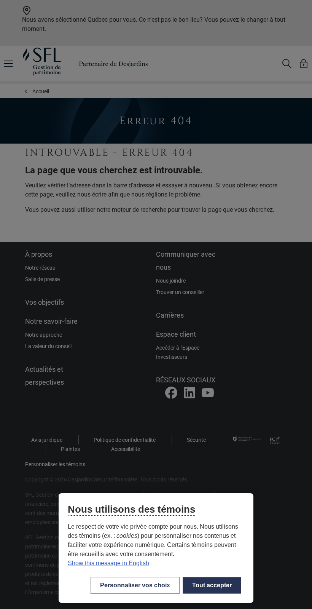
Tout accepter (212, 585)
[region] (156, 548)
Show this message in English (108, 563)
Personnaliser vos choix (135, 585)
